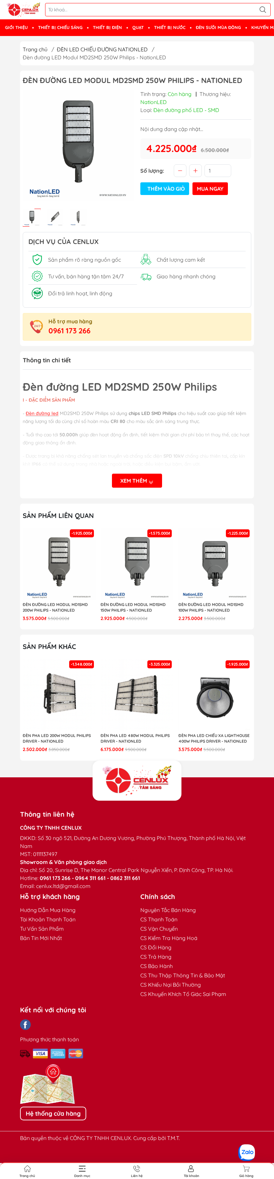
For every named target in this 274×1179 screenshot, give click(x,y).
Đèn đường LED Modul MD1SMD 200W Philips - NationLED (55, 607)
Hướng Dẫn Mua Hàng (48, 910)
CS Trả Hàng (155, 956)
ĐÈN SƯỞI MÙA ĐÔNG (218, 27)
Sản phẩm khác (49, 646)
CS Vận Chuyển (159, 928)
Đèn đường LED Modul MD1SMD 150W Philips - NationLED (133, 607)
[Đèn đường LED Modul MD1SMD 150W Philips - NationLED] (137, 564)
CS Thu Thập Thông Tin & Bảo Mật (182, 975)
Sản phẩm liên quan (58, 515)
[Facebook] (25, 1024)
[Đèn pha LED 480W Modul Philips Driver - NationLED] (137, 695)
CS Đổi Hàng (155, 947)
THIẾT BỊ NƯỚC (169, 27)
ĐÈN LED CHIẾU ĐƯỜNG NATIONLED (102, 49)
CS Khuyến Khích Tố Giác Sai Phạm (183, 994)
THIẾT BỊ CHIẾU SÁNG (60, 27)
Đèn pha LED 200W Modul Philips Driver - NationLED (57, 738)
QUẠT (138, 27)
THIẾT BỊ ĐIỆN (107, 27)
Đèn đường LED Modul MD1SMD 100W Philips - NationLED (211, 607)
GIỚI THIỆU (16, 27)
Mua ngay (210, 188)
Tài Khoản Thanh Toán (48, 919)
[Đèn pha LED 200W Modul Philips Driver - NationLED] (59, 695)
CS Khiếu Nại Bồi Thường (170, 984)
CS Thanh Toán (158, 919)
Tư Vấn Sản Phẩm (42, 928)
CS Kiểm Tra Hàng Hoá (168, 938)
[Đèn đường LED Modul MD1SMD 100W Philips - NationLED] (214, 564)
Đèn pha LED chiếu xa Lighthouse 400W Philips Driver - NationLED (214, 738)
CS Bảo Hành (156, 966)
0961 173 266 (69, 330)
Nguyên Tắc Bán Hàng (168, 910)
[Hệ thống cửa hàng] (137, 781)
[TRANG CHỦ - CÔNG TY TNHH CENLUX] (23, 9)
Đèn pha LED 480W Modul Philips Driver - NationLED (135, 738)
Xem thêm (134, 480)
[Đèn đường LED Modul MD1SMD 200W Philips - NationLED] (59, 564)
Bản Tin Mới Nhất (41, 938)
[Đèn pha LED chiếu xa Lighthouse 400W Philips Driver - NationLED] (214, 695)
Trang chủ (35, 49)
